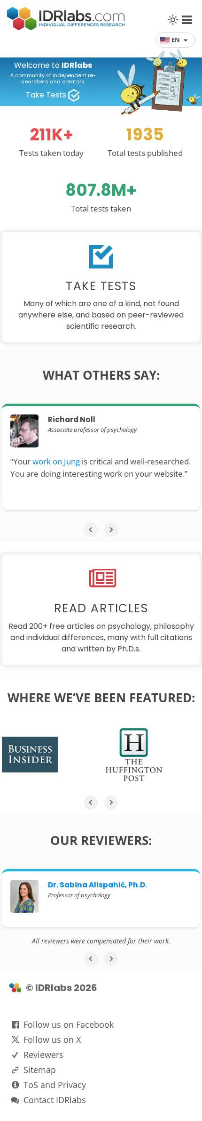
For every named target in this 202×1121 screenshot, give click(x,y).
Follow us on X (52, 1039)
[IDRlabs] (65, 27)
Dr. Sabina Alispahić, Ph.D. (97, 885)
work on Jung (56, 461)
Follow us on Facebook (68, 1024)
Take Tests (46, 94)
